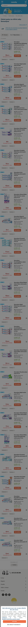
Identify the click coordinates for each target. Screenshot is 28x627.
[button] (14, 624)
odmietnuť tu (6, 617)
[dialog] (14, 616)
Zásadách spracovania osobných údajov (11, 619)
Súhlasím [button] (14, 621)
